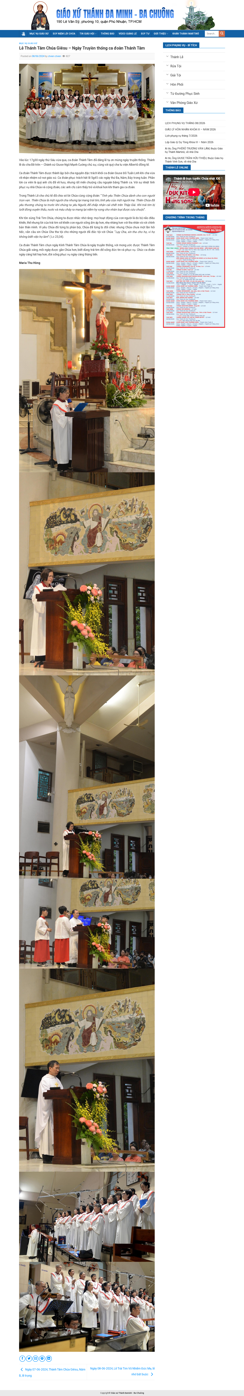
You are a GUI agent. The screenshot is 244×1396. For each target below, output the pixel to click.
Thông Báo (107, 33)
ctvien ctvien (54, 56)
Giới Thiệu (160, 33)
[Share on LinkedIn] (49, 1359)
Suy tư (145, 33)
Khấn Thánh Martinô (185, 33)
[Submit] (222, 34)
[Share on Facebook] (22, 1359)
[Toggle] (167, 56)
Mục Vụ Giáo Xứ (39, 33)
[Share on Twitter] (29, 1359)
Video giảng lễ (128, 33)
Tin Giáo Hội (87, 33)
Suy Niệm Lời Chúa (64, 33)
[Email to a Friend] (36, 1359)
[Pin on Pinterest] (42, 1359)
